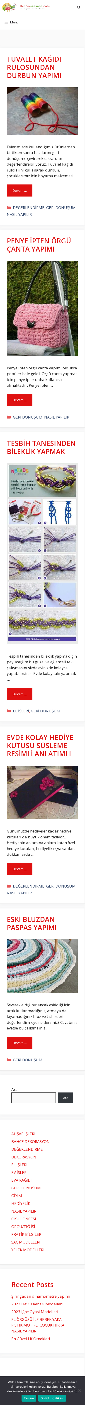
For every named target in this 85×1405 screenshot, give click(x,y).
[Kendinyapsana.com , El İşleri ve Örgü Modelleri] (27, 7)
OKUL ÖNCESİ (23, 1218)
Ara (14, 1089)
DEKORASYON (23, 1157)
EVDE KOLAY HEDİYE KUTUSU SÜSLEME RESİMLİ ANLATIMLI (40, 745)
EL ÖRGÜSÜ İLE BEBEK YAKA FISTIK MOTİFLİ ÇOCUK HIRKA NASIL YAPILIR (37, 1325)
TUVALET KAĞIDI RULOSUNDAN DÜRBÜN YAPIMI (34, 67)
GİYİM (16, 1195)
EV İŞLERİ (19, 1172)
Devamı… (19, 190)
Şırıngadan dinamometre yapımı (40, 1296)
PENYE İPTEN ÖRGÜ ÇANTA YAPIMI (39, 245)
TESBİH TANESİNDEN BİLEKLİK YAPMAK (41, 447)
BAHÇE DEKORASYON (30, 1141)
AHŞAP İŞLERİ (23, 1133)
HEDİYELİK (20, 1203)
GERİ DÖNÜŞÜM (61, 207)
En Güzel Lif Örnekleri (30, 1338)
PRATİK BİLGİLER (26, 1234)
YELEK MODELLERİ (27, 1249)
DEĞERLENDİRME (28, 207)
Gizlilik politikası (52, 1398)
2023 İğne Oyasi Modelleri (34, 1311)
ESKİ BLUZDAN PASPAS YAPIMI (32, 923)
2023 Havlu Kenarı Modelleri (37, 1304)
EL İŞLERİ (21, 711)
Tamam (29, 1398)
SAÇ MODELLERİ (25, 1242)
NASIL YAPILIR (19, 214)
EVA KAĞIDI (21, 1180)
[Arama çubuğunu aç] (79, 7)
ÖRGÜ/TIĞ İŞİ (23, 1226)
